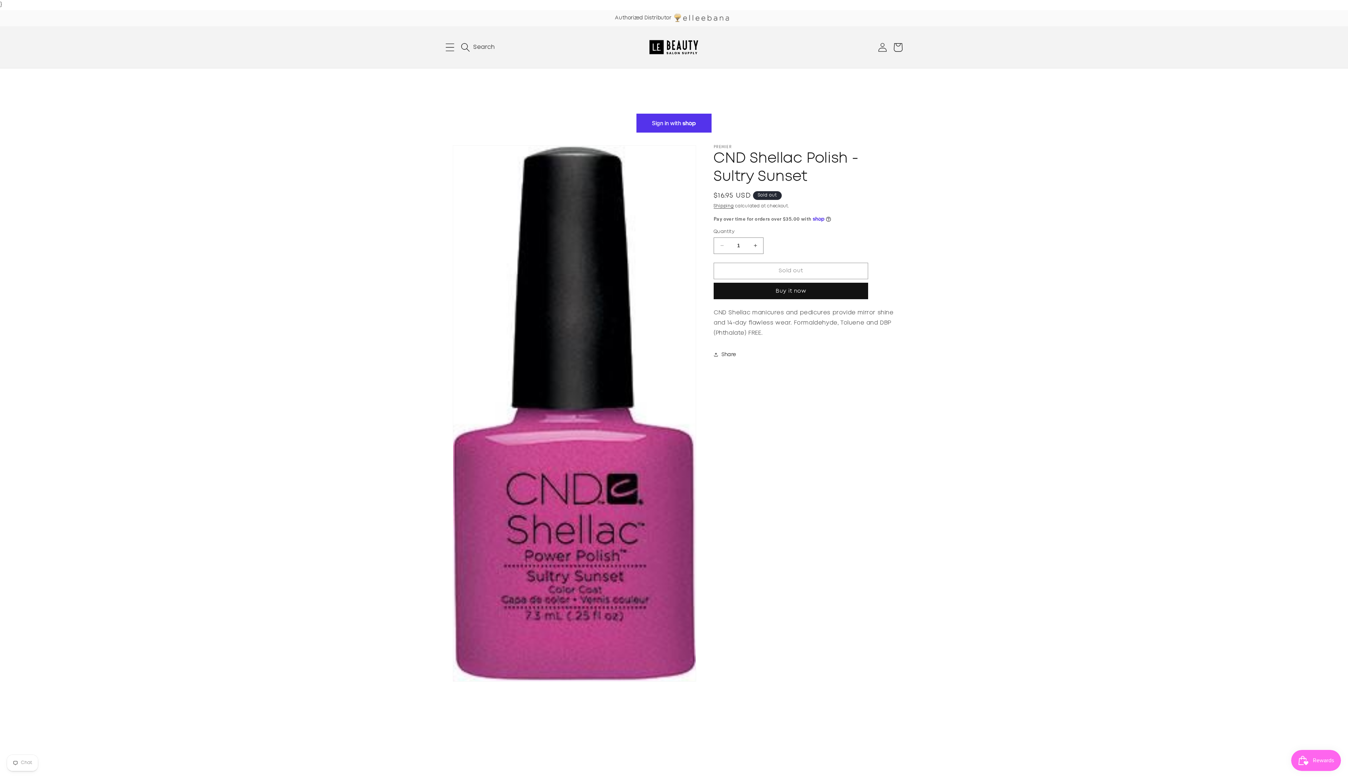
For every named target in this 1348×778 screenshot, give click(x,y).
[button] (450, 47)
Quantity (724, 232)
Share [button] (729, 355)
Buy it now (791, 291)
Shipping (724, 206)
